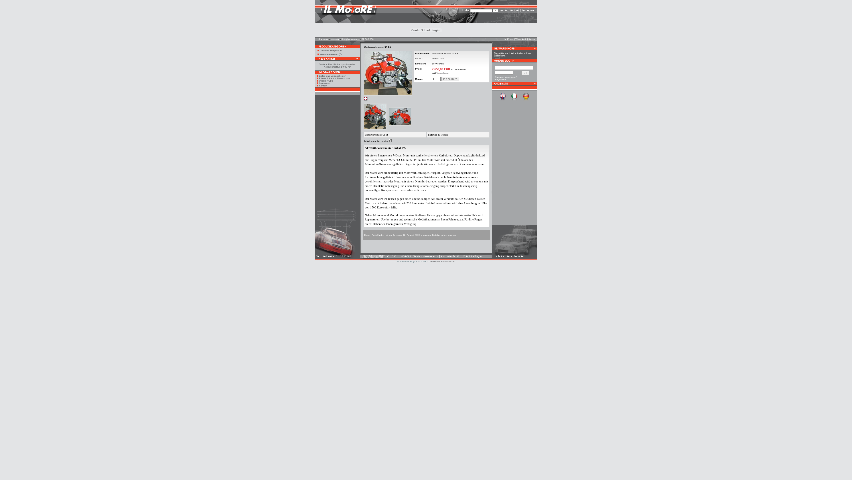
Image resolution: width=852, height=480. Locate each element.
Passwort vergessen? (506, 77)
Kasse (532, 39)
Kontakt (323, 85)
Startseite (323, 39)
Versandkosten (442, 73)
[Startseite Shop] (388, 12)
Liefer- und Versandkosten (332, 76)
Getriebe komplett (329, 50)
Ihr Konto (508, 39)
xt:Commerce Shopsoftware (440, 261)
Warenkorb (521, 39)
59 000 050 (368, 39)
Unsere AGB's (326, 81)
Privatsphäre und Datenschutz (334, 78)
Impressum (324, 83)
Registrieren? (502, 79)
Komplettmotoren (350, 39)
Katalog (335, 39)
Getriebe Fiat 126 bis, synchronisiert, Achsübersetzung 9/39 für (337, 65)
